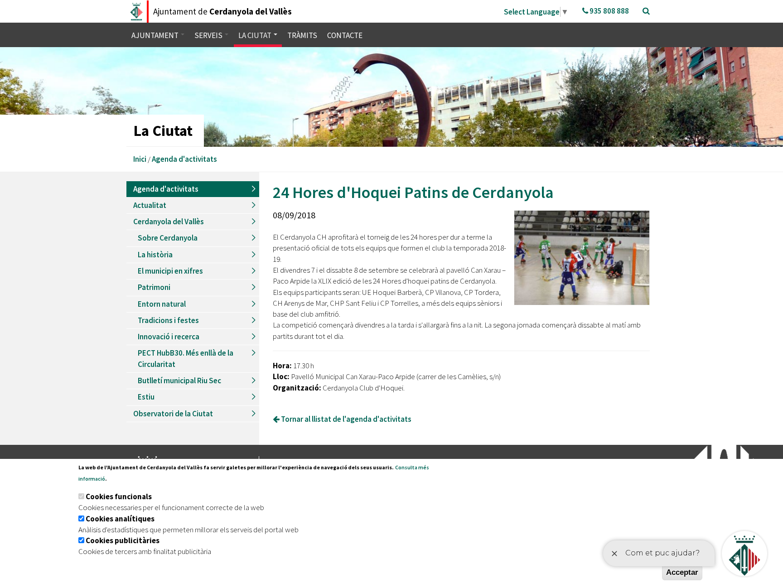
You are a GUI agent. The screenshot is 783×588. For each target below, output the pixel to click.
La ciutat (255, 35)
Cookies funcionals (119, 496)
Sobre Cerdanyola (168, 238)
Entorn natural (162, 304)
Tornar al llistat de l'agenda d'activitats (345, 419)
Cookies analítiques (120, 519)
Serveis (209, 35)
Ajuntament (155, 35)
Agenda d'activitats (184, 159)
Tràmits (302, 35)
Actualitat (149, 205)
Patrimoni (154, 287)
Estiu (146, 397)
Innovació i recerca (168, 337)
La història (155, 255)
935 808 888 (608, 11)
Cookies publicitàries (123, 540)
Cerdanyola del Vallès (168, 222)
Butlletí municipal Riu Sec (179, 381)
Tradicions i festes (168, 320)
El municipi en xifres (170, 271)
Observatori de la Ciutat (173, 414)
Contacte (344, 35)
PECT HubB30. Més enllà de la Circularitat (185, 358)
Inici (139, 159)
